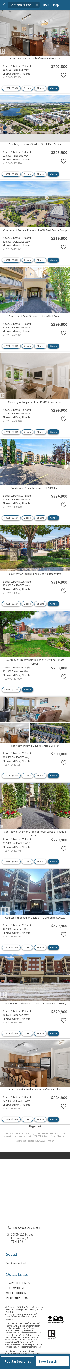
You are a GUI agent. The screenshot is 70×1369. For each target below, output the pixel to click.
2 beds (27, 88)
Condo (53, 88)
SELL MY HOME (15, 1288)
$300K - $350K (11, 174)
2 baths (40, 88)
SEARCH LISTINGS (18, 1283)
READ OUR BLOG (17, 1298)
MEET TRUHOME (17, 1293)
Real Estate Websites (31, 1307)
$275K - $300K (11, 88)
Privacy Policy (35, 1309)
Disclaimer (10, 1311)
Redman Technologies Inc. (16, 1309)
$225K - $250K (11, 689)
